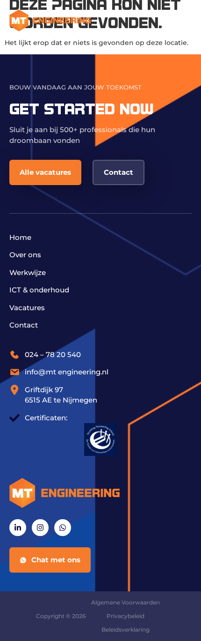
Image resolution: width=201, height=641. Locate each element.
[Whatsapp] (62, 527)
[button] (181, 19)
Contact (23, 324)
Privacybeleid (125, 615)
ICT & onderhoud (39, 289)
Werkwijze (27, 272)
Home (20, 237)
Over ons (25, 254)
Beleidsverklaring (125, 629)
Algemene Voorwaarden (125, 602)
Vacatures (27, 307)
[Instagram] (40, 527)
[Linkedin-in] (17, 527)
